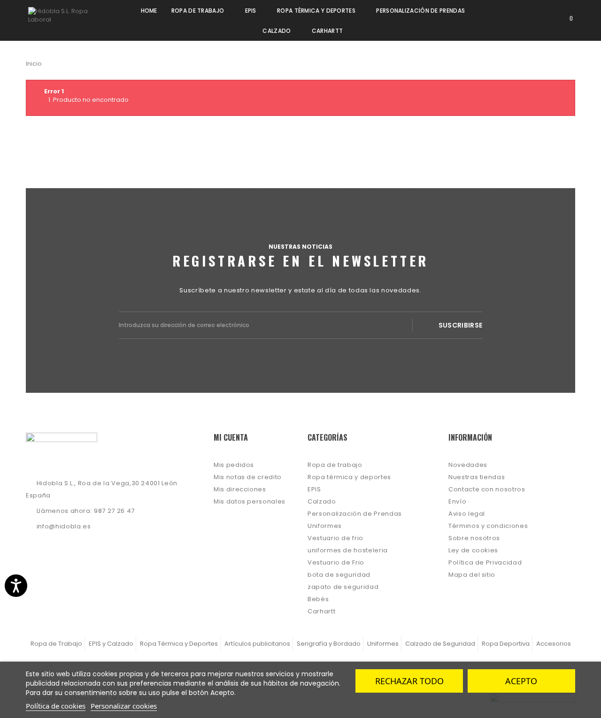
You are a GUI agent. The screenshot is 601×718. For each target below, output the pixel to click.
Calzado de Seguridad (440, 643)
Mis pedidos (234, 464)
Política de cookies (55, 705)
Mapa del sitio (471, 574)
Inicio (33, 64)
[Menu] (510, 17)
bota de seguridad (339, 574)
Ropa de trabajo (335, 464)
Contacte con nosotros (486, 489)
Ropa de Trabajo (56, 643)
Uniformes (325, 525)
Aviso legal (466, 513)
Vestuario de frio (335, 538)
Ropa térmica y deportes (349, 477)
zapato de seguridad (343, 586)
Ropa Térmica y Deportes (179, 643)
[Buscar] (537, 17)
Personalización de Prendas (355, 513)
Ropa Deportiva (506, 643)
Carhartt (321, 611)
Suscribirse (461, 325)
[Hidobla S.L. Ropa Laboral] (66, 17)
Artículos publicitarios (257, 643)
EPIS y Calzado (111, 643)
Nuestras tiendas (476, 477)
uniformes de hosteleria (348, 550)
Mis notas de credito (248, 477)
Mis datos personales (249, 501)
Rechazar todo (409, 681)
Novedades (467, 464)
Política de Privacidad (485, 562)
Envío (457, 501)
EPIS (314, 489)
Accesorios (553, 643)
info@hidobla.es (64, 526)
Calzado (322, 501)
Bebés (318, 599)
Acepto (521, 681)
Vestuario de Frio (336, 562)
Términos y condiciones (488, 525)
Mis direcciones (240, 489)
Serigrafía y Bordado (329, 643)
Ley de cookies (473, 550)
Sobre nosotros (474, 538)
